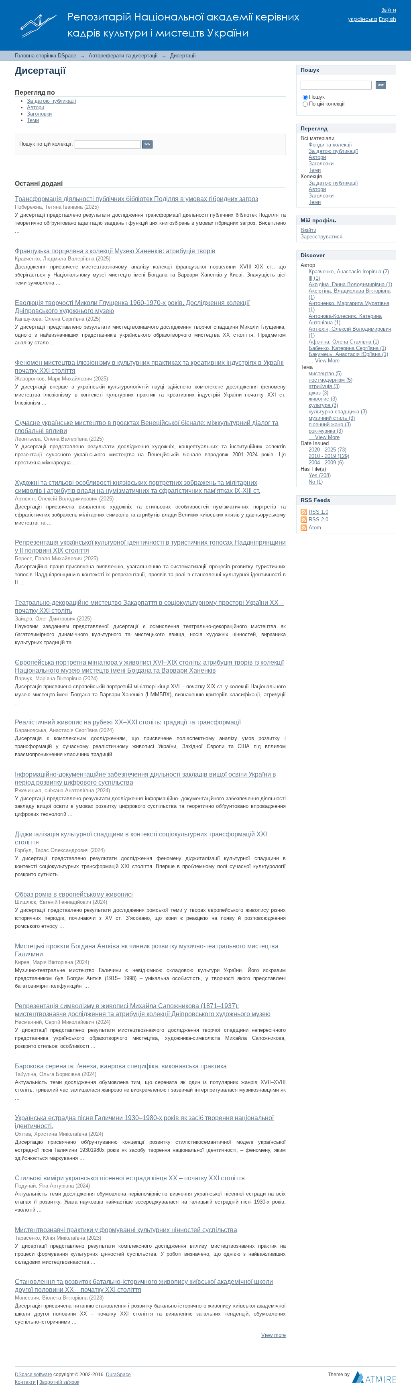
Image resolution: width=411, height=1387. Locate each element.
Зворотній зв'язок (59, 1382)
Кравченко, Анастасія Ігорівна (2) (349, 271)
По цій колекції (327, 104)
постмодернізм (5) (330, 380)
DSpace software (33, 1374)
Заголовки (39, 114)
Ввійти (388, 9)
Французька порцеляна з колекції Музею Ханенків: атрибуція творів (115, 251)
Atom (315, 528)
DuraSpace (118, 1374)
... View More (324, 361)
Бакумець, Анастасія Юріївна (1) (348, 354)
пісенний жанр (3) (330, 424)
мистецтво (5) (325, 373)
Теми (33, 120)
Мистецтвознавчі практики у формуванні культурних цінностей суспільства (126, 1229)
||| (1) (314, 278)
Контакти (25, 1382)
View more (273, 1335)
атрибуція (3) (324, 386)
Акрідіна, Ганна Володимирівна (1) (350, 284)
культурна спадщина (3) (338, 412)
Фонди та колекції (330, 145)
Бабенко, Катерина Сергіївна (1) (347, 348)
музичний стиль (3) (332, 418)
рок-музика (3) (326, 431)
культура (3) (323, 405)
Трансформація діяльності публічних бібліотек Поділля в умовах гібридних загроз (136, 198)
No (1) (316, 482)
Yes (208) (320, 475)
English (387, 19)
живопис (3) (323, 399)
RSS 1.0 (318, 512)
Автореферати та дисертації (123, 56)
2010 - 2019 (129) (329, 456)
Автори (35, 107)
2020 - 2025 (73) (327, 450)
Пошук (317, 97)
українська (362, 19)
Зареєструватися (321, 237)
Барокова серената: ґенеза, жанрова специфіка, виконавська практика (121, 1066)
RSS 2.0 (318, 520)
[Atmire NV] (374, 1379)
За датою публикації (51, 101)
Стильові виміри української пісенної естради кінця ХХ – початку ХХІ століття (130, 1178)
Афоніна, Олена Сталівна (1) (344, 342)
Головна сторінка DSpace (45, 56)
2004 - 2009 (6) (326, 463)
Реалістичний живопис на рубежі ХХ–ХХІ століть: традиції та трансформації (128, 722)
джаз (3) (318, 393)
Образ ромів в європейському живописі (74, 894)
